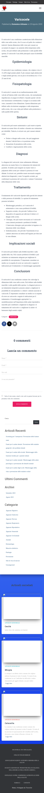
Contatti (27, 783)
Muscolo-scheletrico (12, 548)
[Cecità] (22, 606)
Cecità (8, 626)
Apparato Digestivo (12, 510)
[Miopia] (22, 650)
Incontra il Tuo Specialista (22, 750)
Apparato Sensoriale (12, 531)
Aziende (8, 540)
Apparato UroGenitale (12, 536)
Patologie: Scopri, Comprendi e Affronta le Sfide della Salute (22, 776)
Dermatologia (10, 544)
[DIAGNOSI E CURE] (5, 8)
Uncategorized (10, 565)
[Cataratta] (22, 703)
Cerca (7, 418)
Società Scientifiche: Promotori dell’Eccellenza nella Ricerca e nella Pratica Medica (22, 769)
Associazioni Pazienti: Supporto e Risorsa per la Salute (22, 761)
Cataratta (9, 723)
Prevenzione (34, 2)
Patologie (15, 2)
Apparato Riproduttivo (13, 527)
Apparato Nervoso (11, 519)
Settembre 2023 (10, 493)
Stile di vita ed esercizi (13, 561)
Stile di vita (27, 2)
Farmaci (21, 2)
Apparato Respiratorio (12, 523)
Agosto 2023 (10, 497)
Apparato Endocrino (12, 515)
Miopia (8, 670)
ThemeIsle (29, 788)
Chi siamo (8, 2)
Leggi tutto (8, 683)
